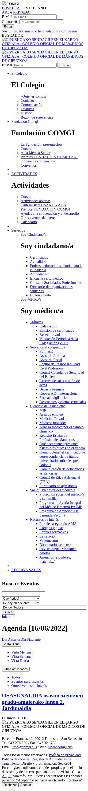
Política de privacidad (65, 755)
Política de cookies (16, 759)
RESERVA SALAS (26, 570)
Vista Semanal (21, 656)
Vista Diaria (20, 661)
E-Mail (7, 17)
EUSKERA (11, 8)
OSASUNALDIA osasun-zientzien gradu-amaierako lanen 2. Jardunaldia (42, 702)
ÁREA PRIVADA (16, 12)
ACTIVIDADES (24, 174)
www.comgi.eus (60, 747)
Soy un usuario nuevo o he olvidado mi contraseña (39, 31)
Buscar (7, 65)
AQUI (6, 776)
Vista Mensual (21, 652)
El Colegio (19, 73)
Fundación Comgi (24, 121)
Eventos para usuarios (27, 681)
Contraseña (10, 22)
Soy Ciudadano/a (33, 234)
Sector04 (64, 763)
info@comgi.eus (24, 747)
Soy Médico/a (31, 299)
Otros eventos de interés (29, 686)
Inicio (6, 617)
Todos (15, 677)
